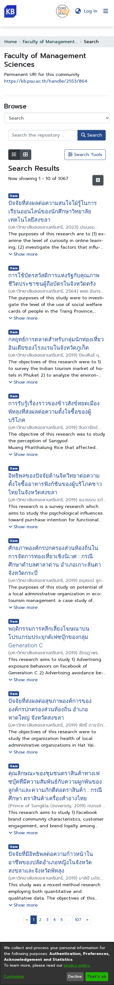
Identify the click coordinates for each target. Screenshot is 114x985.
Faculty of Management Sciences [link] (50, 41)
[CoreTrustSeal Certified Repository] (63, 11)
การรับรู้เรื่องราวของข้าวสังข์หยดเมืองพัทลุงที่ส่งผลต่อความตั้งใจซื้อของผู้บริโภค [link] (56, 407)
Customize (14, 976)
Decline (75, 976)
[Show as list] (14, 154)
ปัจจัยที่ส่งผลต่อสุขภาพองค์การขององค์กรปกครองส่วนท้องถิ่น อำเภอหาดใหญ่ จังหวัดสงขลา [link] (49, 692)
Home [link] (10, 41)
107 (78, 903)
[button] (10, 11)
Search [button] (94, 135)
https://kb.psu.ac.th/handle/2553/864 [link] (45, 81)
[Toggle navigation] (106, 11)
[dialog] (57, 963)
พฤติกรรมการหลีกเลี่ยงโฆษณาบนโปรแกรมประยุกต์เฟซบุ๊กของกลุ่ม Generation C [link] (56, 624)
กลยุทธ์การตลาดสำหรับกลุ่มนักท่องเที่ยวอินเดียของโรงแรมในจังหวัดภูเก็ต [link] (53, 343)
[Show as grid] (25, 154)
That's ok (97, 976)
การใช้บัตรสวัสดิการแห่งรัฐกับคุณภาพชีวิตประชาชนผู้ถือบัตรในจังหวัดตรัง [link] (56, 279)
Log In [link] (91, 11)
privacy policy (77, 965)
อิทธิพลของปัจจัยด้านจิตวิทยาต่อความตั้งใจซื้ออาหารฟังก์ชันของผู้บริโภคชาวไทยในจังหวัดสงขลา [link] (56, 475)
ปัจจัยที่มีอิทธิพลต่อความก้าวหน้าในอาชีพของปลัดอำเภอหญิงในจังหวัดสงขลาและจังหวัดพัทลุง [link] (54, 845)
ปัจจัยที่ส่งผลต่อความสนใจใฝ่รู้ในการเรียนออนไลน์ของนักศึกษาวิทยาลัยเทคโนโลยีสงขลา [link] (55, 211)
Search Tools (87, 154)
